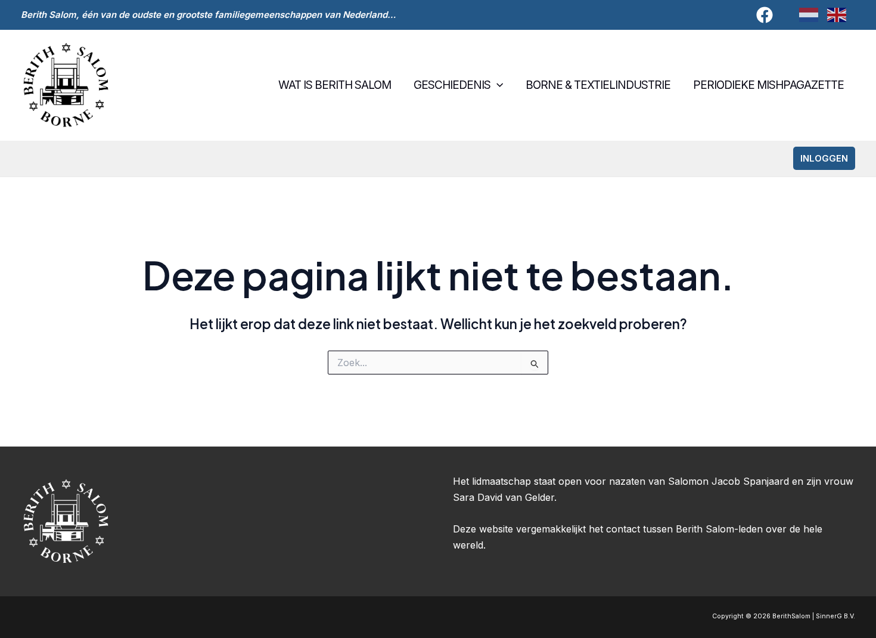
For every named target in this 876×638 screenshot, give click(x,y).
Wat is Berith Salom (334, 85)
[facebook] (766, 15)
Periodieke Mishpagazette (768, 85)
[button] (496, 85)
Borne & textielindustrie (598, 85)
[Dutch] (813, 14)
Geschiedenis (452, 85)
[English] (841, 14)
